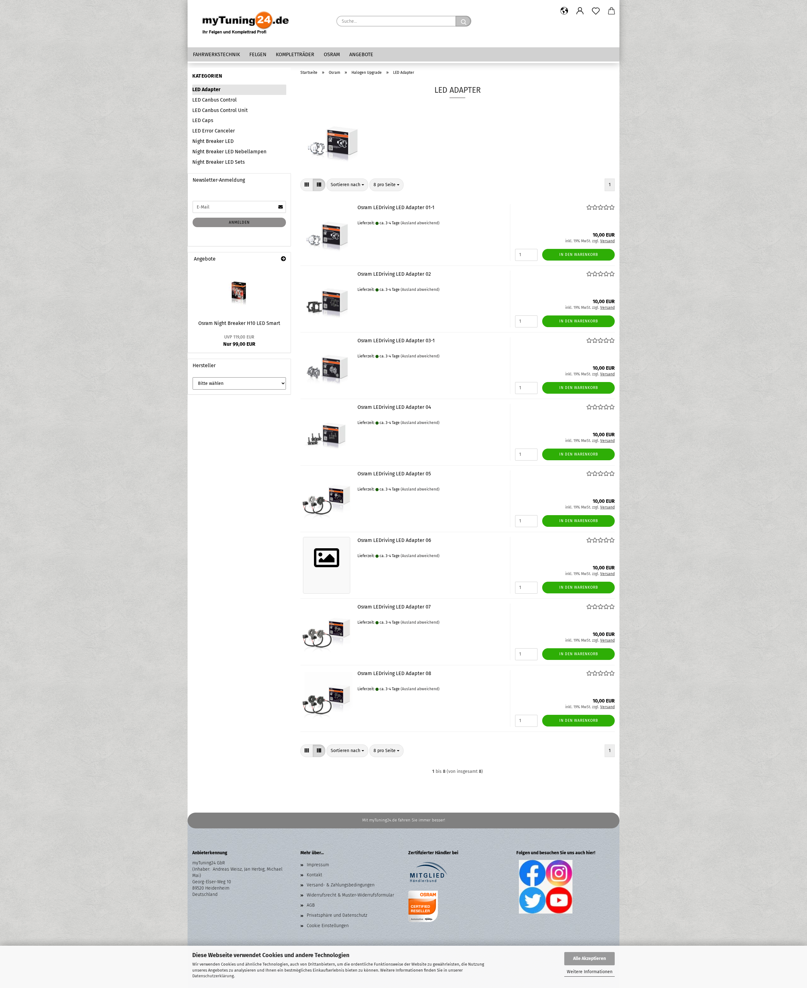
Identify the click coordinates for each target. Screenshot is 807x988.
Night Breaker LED (213, 141)
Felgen (257, 54)
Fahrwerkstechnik (216, 54)
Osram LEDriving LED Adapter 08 (394, 673)
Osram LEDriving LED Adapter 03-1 (396, 341)
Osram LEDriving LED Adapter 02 (394, 274)
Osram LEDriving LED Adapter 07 (394, 607)
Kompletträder (295, 54)
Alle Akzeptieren (589, 958)
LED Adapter (206, 89)
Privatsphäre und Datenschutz (337, 915)
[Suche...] (463, 21)
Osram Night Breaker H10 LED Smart (239, 323)
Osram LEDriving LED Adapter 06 (394, 540)
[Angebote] (283, 259)
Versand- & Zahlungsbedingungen (340, 885)
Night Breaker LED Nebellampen (229, 152)
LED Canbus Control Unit (220, 110)
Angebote (361, 54)
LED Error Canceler (213, 131)
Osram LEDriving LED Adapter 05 (394, 474)
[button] (564, 11)
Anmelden (239, 222)
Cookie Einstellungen (328, 925)
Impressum (318, 864)
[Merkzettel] (596, 11)
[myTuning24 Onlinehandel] (245, 23)
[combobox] (347, 185)
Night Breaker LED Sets (218, 162)
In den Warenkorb (578, 254)
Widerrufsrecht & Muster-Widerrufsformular (350, 895)
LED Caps (202, 120)
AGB (311, 905)
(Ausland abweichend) (420, 223)
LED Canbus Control (214, 100)
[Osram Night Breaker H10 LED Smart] (239, 291)
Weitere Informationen (590, 971)
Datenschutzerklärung (213, 975)
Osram (332, 54)
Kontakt (314, 875)
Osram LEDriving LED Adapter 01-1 (395, 207)
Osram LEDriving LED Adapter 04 (394, 407)
